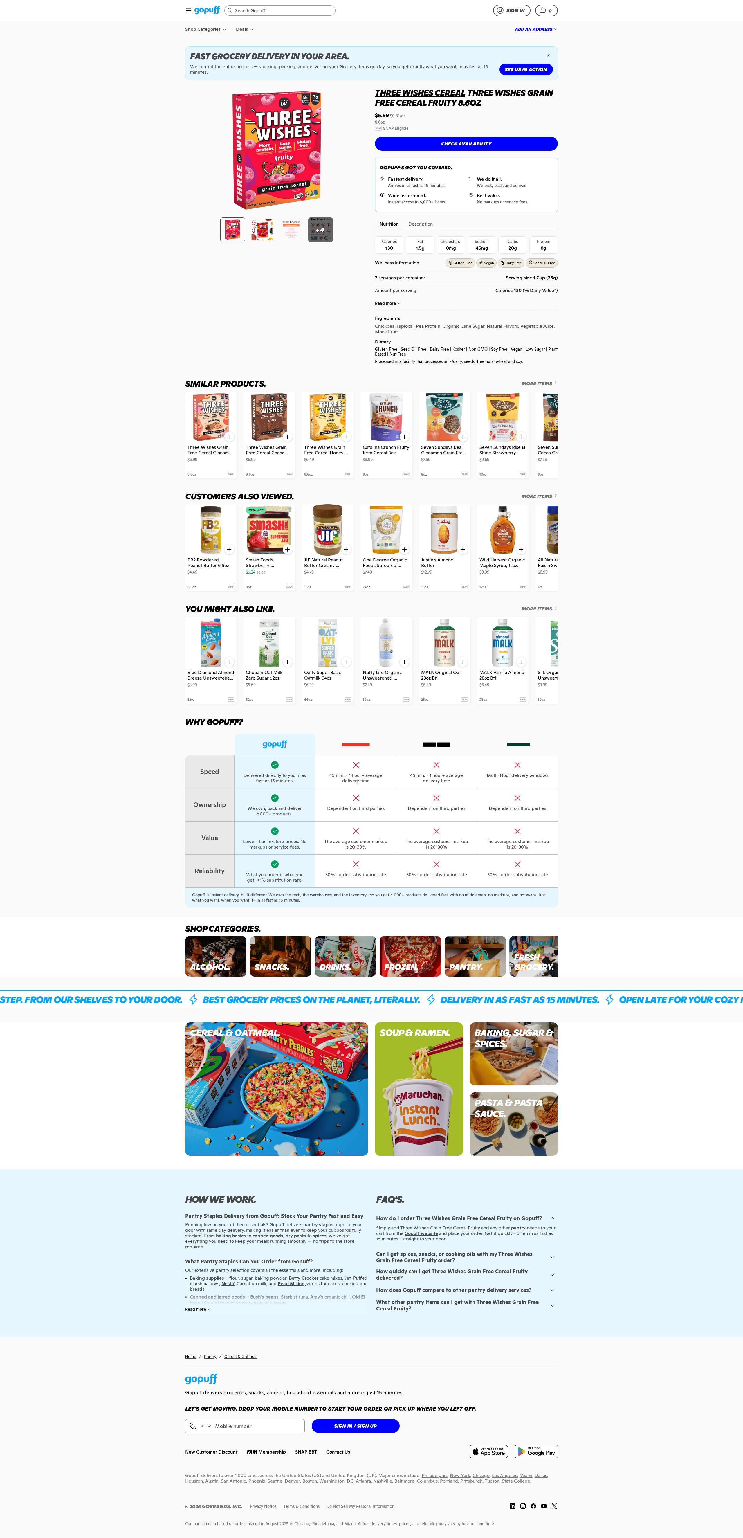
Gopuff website (421, 1233)
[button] (546, 10)
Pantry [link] (210, 1356)
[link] (207, 10)
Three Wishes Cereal (420, 93)
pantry (518, 1228)
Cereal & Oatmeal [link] (240, 1356)
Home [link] (190, 1356)
